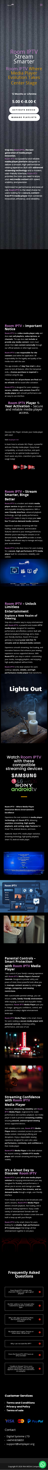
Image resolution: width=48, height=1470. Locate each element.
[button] (42, 1464)
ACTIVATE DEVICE (24, 110)
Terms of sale (15, 1410)
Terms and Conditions (21, 1402)
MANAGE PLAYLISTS (24, 117)
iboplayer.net (13, 439)
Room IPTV (24, 51)
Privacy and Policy (18, 1406)
